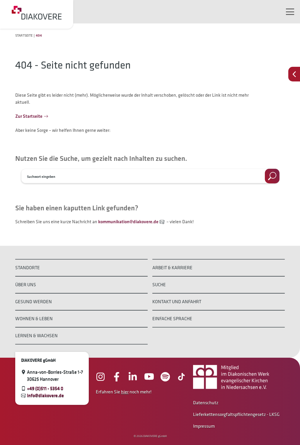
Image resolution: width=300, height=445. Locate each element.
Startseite (24, 35)
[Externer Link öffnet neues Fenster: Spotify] (165, 377)
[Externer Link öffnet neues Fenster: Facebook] (117, 377)
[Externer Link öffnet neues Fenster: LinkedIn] (133, 377)
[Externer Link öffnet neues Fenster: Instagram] (100, 377)
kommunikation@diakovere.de (128, 221)
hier (125, 391)
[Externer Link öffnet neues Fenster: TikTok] (181, 377)
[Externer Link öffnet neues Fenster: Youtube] (149, 377)
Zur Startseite (28, 116)
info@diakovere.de (45, 395)
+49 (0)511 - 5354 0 (45, 388)
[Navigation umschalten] (290, 11)
